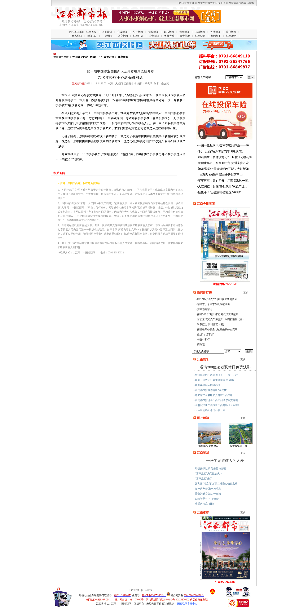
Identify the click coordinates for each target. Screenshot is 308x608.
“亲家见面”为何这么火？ (208, 473)
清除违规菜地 (204, 309)
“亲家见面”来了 (203, 478)
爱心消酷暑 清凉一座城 (208, 493)
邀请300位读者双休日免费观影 (225, 367)
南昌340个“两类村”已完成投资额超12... (218, 314)
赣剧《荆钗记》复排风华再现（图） (215, 380)
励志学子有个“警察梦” (207, 498)
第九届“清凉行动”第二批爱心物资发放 (216, 483)
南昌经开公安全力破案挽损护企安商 (217, 329)
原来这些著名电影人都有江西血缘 (214, 395)
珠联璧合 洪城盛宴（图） (211, 324)
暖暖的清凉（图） (205, 503)
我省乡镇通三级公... (241, 446)
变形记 (201, 344)
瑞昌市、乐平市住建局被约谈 (213, 304)
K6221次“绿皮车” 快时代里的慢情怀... (218, 299)
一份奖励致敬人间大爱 (225, 460)
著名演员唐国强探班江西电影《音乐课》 (217, 405)
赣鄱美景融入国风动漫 (207, 385)
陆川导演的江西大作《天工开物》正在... (217, 375)
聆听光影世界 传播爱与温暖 (210, 468)
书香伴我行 (203, 339)
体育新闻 (123, 57)
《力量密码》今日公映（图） (211, 410)
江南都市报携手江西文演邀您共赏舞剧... (217, 400)
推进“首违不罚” (205, 334)
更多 (245, 292)
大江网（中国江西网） (84, 57)
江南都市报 (107, 57)
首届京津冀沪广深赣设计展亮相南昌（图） (221, 319)
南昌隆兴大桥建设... (209, 446)
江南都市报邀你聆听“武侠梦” (211, 390)
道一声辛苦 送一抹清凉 (208, 488)
